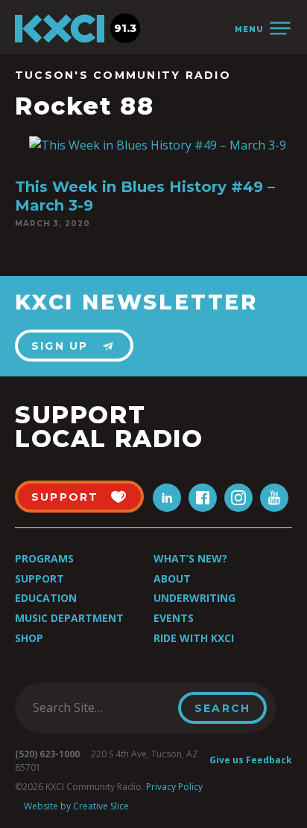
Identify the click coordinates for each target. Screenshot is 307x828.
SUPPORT (65, 497)
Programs (44, 558)
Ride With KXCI (194, 638)
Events (174, 618)
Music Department (69, 618)
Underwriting (194, 598)
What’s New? (190, 558)
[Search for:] (101, 707)
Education (46, 598)
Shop (29, 638)
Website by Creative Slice (76, 806)
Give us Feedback (250, 760)
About (172, 578)
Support (39, 578)
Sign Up (60, 346)
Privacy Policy (174, 786)
